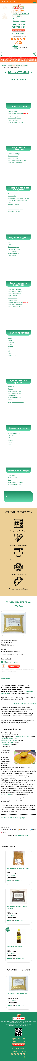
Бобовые (10, 245)
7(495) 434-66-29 (18, 25)
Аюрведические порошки (15, 291)
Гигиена (10, 400)
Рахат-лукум (11, 435)
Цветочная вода (12, 478)
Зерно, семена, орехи (14, 249)
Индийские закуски (13, 247)
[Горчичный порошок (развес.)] (19, 983)
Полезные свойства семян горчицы (13, 818)
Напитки (10, 346)
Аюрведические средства (15, 306)
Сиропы (10, 340)
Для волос (11, 387)
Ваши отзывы (18, 72)
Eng (20, 42)
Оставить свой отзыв (21, 835)
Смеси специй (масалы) (14, 118)
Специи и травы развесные (15, 116)
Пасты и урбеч (12, 196)
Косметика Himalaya (14, 154)
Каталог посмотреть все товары (18, 497)
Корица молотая (6, 744)
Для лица (10, 389)
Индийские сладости (14, 433)
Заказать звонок (18, 30)
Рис (9, 242)
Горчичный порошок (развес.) (18, 993)
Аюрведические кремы (14, 295)
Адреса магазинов (19, 19)
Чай (9, 258)
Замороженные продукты (15, 209)
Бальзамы (11, 342)
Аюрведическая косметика (15, 162)
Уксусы (10, 344)
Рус (17, 42)
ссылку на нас (24, 1022)
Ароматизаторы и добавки (15, 122)
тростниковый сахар (23, 737)
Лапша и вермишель (14, 251)
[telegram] (15, 39)
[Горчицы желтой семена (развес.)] (18, 858)
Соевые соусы (12, 355)
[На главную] (18, 9)
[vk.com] (12, 39)
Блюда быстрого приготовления (17, 200)
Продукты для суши (13, 204)
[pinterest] (24, 39)
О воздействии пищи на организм (24, 703)
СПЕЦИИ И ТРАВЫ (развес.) (21, 65)
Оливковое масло (7, 739)
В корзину (12, 666)
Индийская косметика (14, 397)
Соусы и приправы (13, 120)
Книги (9, 480)
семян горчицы (6, 794)
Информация (5, 679)
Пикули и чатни (12, 194)
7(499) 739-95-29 (18, 27)
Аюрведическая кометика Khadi (17, 160)
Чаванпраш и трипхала (14, 289)
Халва (9, 437)
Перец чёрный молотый (9, 740)
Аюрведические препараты (16, 402)
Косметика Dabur (13, 156)
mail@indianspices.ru (18, 33)
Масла (10, 338)
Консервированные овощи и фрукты (18, 198)
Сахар (9, 444)
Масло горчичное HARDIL (15, 946)
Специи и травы (12, 111)
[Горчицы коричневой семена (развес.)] (18, 896)
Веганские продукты (14, 211)
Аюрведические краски (14, 391)
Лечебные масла (12, 298)
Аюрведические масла (14, 293)
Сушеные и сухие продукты (15, 207)
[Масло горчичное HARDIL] (18, 936)
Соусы (9, 202)
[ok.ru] (18, 39)
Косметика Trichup (13, 158)
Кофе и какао (12, 255)
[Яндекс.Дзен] (21, 39)
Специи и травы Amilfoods (15, 113)
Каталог (10, 65)
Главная (4, 65)
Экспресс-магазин (19, 21)
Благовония (11, 475)
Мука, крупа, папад (13, 253)
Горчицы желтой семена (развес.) (18, 869)
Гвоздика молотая (7, 742)
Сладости (10, 440)
